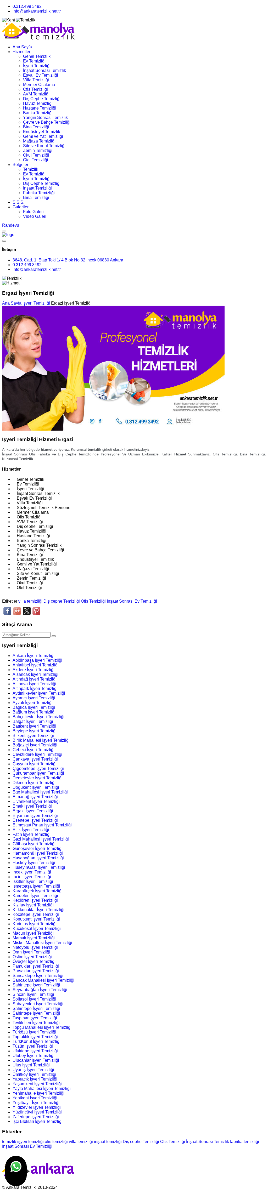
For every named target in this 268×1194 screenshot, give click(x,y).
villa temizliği (30, 601)
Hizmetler (21, 51)
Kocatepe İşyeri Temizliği (36, 914)
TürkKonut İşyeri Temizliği (36, 1041)
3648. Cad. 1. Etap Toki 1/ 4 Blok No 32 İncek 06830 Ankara (68, 260)
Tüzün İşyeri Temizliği (33, 1046)
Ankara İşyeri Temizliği (33, 655)
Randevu (10, 225)
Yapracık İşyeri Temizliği (35, 1079)
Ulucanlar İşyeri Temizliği (36, 1060)
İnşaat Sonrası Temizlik (44, 70)
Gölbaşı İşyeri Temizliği (34, 844)
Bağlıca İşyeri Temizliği (34, 707)
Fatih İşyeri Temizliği (32, 834)
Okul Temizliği (36, 155)
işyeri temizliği (30, 1141)
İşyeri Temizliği (37, 66)
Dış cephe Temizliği (61, 601)
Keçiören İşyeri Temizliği (35, 900)
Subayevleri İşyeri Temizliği (38, 1004)
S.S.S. (18, 202)
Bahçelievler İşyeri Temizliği (38, 717)
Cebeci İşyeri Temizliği (33, 749)
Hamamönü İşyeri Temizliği (38, 853)
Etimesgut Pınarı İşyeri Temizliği (42, 825)
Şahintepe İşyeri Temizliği (36, 985)
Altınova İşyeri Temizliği (34, 684)
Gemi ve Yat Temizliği (43, 136)
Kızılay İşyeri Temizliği (33, 905)
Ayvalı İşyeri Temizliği (33, 702)
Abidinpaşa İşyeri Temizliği (37, 660)
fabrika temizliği (244, 1141)
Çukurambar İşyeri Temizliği (38, 773)
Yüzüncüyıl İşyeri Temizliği (37, 1112)
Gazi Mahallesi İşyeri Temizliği (41, 839)
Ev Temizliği (34, 61)
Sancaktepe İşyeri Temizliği (38, 975)
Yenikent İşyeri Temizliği (35, 1098)
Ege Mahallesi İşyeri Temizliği (40, 792)
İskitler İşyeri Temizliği (33, 881)
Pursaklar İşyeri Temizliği (36, 971)
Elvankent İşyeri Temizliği (36, 801)
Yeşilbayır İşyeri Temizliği (36, 1102)
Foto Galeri (33, 211)
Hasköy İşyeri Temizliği (34, 862)
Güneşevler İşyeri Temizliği (38, 848)
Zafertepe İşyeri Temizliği (36, 1117)
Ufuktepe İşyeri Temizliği (35, 1051)
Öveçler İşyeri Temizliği (34, 961)
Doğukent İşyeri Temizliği (36, 787)
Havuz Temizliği (38, 103)
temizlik (9, 1141)
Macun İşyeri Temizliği (33, 933)
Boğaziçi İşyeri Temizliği (35, 745)
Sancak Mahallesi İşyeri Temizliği (43, 980)
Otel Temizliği (35, 160)
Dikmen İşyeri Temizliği (34, 782)
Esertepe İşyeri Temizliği (35, 820)
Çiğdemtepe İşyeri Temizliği (38, 768)
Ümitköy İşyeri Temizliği (34, 1074)
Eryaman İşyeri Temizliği (35, 815)
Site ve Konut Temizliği (44, 146)
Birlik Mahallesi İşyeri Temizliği (41, 740)
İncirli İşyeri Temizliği (32, 877)
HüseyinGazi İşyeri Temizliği (39, 867)
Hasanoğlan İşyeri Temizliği (38, 858)
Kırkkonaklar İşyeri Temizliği (38, 909)
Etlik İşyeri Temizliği (31, 829)
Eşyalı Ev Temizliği (40, 75)
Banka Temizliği (38, 113)
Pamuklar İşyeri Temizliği (36, 966)
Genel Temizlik (37, 56)
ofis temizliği (56, 1141)
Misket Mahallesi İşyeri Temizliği (42, 942)
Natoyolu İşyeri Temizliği (35, 947)
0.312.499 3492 (27, 6)
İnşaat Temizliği (37, 188)
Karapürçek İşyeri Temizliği (38, 891)
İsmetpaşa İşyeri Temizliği (36, 886)
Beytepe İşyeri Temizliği (35, 731)
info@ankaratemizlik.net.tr (37, 11)
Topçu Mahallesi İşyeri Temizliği (42, 1027)
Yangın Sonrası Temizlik (45, 117)
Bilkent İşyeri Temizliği (33, 735)
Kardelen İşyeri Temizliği (35, 895)
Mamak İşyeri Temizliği (34, 938)
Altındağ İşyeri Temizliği (35, 679)
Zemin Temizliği (37, 150)
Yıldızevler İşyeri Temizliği (37, 1107)
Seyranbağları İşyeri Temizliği (40, 989)
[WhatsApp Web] (16, 1171)
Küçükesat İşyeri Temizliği (37, 928)
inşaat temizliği (108, 1141)
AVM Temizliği (36, 94)
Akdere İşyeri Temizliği (33, 669)
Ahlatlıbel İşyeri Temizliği (36, 665)
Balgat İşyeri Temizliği (33, 721)
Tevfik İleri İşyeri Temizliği (36, 1022)
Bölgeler (20, 164)
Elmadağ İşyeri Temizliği (35, 797)
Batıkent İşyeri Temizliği (34, 726)
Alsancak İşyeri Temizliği (35, 674)
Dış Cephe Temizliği (41, 98)
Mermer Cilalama (39, 84)
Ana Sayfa (22, 47)
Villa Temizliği (36, 80)
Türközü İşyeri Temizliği (34, 1032)
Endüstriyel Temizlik (41, 131)
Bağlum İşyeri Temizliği (34, 712)
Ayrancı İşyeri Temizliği (34, 698)
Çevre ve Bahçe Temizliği (46, 122)
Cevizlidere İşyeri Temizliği (37, 754)
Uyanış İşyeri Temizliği (33, 1069)
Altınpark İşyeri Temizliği (35, 688)
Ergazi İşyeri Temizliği (33, 811)
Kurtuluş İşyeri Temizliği (35, 924)
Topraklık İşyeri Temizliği (35, 1037)
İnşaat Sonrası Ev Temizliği (132, 601)
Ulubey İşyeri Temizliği (33, 1055)
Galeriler (21, 207)
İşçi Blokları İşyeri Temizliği (38, 1121)
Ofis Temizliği (35, 89)
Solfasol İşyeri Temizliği (34, 999)
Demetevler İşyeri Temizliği (38, 778)
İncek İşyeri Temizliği (32, 872)
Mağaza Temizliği (39, 141)
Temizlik (30, 169)
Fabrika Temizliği (39, 193)
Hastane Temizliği (39, 108)
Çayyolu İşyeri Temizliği (35, 764)
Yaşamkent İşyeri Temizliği (37, 1084)
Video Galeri (34, 216)
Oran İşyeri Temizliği (31, 952)
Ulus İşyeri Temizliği (31, 1065)
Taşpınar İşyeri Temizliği (35, 1018)
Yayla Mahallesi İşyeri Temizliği (42, 1088)
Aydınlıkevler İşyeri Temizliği (39, 693)
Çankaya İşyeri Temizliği (35, 759)
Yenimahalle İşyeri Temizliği (38, 1093)
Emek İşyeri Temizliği (32, 806)
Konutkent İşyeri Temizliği (36, 919)
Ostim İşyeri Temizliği (32, 957)
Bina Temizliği (36, 127)
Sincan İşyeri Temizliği (33, 994)
